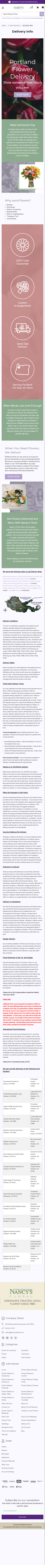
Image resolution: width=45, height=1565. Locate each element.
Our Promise (25, 1427)
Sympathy (24, 1350)
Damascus (32, 581)
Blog (22, 1431)
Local (4, 1370)
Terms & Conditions (9, 1431)
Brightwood (31, 576)
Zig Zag (38, 588)
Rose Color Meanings (29, 1417)
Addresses (5, 1457)
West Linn (17, 588)
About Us (24, 1404)
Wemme (31, 588)
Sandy (15, 586)
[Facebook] (7, 1337)
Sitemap (5, 1434)
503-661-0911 (10, 1328)
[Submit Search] (42, 14)
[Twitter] (11, 1337)
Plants (4, 1358)
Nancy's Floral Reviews (29, 1407)
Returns (4, 1450)
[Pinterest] (15, 1337)
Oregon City (27, 583)
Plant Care (5, 1417)
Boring (25, 576)
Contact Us (6, 1407)
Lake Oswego (11, 583)
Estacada (27, 579)
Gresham (25, 581)
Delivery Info (25, 1424)
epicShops (38, 1527)
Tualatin (5, 588)
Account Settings (8, 1472)
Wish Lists (5, 1465)
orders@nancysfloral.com (14, 1332)
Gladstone (6, 581)
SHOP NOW (22, 94)
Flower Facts (6, 1420)
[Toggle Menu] (3, 8)
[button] (22, 97)
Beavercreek (7, 576)
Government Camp (16, 581)
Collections (25, 1354)
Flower (4, 1354)
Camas (11, 590)
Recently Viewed (7, 1468)
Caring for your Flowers (29, 1411)
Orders (4, 1447)
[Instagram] (3, 1337)
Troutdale (37, 586)
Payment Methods (8, 1461)
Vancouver (18, 590)
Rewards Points (7, 1427)
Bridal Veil (38, 576)
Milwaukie (19, 583)
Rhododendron (7, 586)
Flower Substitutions (28, 1420)
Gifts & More (25, 1358)
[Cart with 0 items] (38, 7)
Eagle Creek (19, 579)
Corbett (12, 579)
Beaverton (14, 576)
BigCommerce (27, 1525)
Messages (5, 1454)
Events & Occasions (9, 1350)
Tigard (20, 586)
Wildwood (24, 588)
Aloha (20, 576)
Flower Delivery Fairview (29, 1385)
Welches (11, 588)
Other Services (7, 1404)
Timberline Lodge (27, 586)
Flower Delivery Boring (29, 1370)
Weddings (5, 1424)
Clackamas (6, 579)
